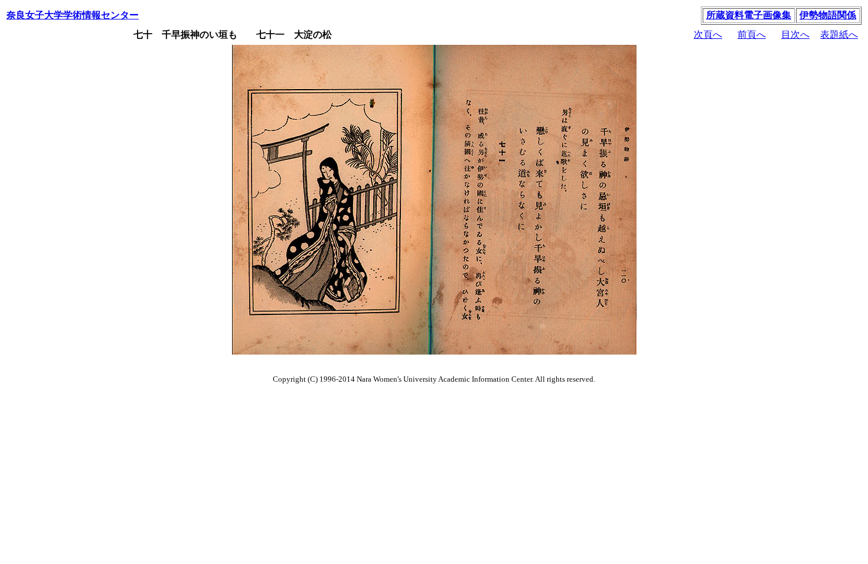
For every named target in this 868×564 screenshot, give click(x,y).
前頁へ (752, 34)
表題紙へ (839, 34)
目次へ (795, 34)
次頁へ (708, 34)
